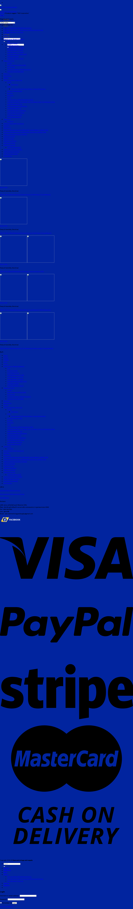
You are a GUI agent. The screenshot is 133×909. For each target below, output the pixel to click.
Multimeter (14, 85)
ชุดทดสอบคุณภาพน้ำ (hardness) (14, 124)
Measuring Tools (9, 61)
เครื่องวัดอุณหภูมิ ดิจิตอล (14, 104)
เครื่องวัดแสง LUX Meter (14, 115)
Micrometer (11, 67)
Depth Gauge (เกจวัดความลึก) (16, 65)
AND (8, 41)
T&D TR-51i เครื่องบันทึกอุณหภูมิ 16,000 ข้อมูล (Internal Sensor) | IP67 (22, 271)
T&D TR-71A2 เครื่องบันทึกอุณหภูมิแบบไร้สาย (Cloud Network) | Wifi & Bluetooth (25, 310)
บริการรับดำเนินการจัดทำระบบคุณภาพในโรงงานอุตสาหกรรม (25, 30)
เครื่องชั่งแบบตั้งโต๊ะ (13, 56)
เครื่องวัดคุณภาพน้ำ (9, 145)
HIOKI (9, 87)
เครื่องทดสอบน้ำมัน (9, 137)
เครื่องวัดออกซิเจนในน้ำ (14, 147)
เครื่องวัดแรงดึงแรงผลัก (11, 154)
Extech (6, 30)
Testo (9, 98)
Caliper (9, 63)
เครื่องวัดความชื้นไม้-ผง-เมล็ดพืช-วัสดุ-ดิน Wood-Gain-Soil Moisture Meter (31, 102)
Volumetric (7, 119)
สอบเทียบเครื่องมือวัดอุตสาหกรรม (10, 490)
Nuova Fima (7, 76)
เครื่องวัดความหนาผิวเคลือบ (15, 72)
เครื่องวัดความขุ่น (9, 139)
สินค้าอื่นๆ (7, 126)
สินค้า (5, 872)
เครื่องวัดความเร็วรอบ (10, 141)
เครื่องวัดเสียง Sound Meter (15, 113)
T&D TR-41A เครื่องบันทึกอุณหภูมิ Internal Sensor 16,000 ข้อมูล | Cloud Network (25, 194)
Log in (14, 903)
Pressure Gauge (12, 43)
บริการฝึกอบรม (4, 498)
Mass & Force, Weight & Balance (14, 39)
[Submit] (4, 41)
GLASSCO (10, 121)
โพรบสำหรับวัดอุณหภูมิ (14, 117)
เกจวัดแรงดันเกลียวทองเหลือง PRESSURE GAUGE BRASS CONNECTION (26, 130)
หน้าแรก (6, 868)
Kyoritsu (10, 93)
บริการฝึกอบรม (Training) (15, 32)
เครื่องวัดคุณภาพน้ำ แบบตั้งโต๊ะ (13, 150)
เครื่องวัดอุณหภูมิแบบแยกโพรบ (16, 111)
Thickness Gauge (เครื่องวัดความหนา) (19, 69)
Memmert (10, 95)
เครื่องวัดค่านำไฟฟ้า (9, 143)
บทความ (6, 883)
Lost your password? (6, 906)
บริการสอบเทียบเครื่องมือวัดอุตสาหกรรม (19, 28)
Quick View (3, 187)
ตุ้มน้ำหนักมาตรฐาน (13, 46)
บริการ (6, 26)
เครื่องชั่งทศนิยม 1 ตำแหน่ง (15, 50)
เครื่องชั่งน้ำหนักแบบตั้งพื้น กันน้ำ (17, 54)
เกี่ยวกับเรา (7, 870)
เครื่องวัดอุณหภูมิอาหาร (14, 108)
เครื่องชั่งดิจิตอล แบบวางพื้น (15, 48)
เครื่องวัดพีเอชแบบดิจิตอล (11, 152)
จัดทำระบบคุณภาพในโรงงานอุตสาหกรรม (12, 494)
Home (2, 13)
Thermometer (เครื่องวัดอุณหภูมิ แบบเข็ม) (20, 100)
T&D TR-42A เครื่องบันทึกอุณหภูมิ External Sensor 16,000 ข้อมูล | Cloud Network (25, 233)
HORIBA (6, 33)
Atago (6, 28)
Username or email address (9, 896)
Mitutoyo (7, 74)
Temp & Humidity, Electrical (13, 80)
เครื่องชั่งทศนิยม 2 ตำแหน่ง (15, 52)
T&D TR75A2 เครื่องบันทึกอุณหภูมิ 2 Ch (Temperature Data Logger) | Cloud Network (26, 348)
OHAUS (6, 78)
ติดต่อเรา (7, 885)
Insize (5, 35)
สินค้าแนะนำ (7, 128)
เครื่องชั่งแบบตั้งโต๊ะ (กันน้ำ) (15, 59)
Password (3, 899)
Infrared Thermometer (14, 91)
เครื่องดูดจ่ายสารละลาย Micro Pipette (15, 134)
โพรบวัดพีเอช (8, 156)
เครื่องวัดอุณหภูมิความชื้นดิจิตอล (17, 106)
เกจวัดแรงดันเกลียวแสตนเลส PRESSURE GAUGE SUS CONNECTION (25, 132)
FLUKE (9, 82)
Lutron (6, 37)
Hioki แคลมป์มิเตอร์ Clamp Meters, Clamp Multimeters (28, 89)
